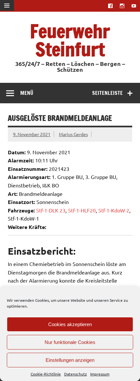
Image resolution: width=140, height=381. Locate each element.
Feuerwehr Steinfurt (70, 40)
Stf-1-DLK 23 (50, 210)
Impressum (99, 373)
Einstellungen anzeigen (70, 360)
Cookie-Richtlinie (46, 373)
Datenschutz (75, 373)
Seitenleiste (107, 92)
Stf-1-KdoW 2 (113, 210)
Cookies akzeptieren (70, 324)
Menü (26, 92)
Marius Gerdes (73, 134)
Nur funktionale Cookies (70, 342)
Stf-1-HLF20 (82, 210)
